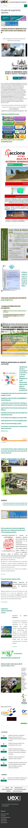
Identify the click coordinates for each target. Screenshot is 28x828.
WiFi (12, 787)
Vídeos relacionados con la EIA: (13, 459)
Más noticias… (4, 431)
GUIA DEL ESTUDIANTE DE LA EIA (10, 114)
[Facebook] (8, 811)
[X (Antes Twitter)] (10, 811)
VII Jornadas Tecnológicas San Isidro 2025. (14, 418)
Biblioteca (8, 791)
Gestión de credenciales (7, 789)
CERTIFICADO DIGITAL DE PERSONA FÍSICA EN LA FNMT (14, 311)
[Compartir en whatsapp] (9, 727)
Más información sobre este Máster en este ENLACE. (14, 355)
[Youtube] (14, 811)
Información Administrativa (20, 789)
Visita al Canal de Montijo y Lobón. (11, 423)
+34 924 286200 (5, 805)
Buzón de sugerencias (17, 791)
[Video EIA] (12, 50)
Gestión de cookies (5, 814)
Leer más (3, 574)
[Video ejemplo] (14, 69)
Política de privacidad (5, 817)
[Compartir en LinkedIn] (7, 727)
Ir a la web (3, 442)
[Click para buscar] (21, 5)
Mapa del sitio (4, 820)
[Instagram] (12, 811)
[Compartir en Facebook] (2, 727)
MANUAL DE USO (20, 316)
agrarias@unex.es (7, 300)
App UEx (7, 787)
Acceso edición (4, 822)
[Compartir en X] (4, 727)
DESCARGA (5, 317)
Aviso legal (3, 815)
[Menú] (25, 5)
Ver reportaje (4, 602)
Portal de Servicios (18, 787)
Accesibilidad (4, 819)
